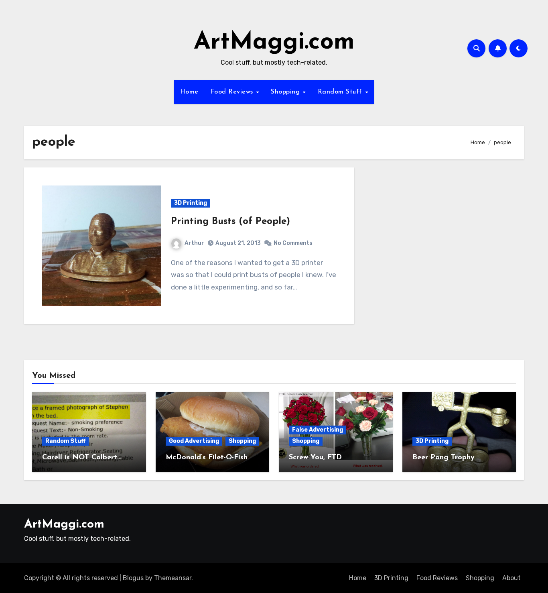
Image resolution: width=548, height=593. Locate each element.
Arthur (194, 243)
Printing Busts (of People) (230, 221)
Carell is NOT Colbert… (82, 457)
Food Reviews (233, 92)
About (511, 578)
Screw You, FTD (315, 457)
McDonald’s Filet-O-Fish (207, 457)
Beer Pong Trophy (443, 457)
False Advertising (317, 429)
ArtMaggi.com (274, 43)
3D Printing (190, 203)
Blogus (133, 578)
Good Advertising (194, 441)
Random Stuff (341, 92)
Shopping (286, 92)
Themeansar (172, 578)
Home (189, 92)
